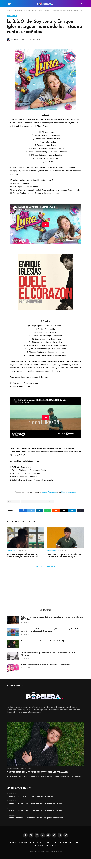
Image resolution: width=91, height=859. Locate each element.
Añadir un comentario (45, 566)
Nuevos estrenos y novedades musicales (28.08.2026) (42, 641)
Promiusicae (40, 502)
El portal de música (68, 492)
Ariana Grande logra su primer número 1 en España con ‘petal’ (31, 796)
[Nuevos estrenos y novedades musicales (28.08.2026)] (13, 644)
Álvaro (16, 39)
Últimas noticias (37, 842)
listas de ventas (27, 502)
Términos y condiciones (45, 845)
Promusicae (12, 16)
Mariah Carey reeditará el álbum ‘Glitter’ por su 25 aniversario (45, 665)
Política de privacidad (68, 842)
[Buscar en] (82, 3)
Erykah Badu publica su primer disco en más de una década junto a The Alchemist (48, 654)
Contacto (51, 842)
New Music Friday (13, 768)
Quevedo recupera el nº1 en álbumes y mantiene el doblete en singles (65, 555)
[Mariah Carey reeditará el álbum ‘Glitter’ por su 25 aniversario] (13, 668)
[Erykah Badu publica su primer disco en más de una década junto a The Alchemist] (13, 656)
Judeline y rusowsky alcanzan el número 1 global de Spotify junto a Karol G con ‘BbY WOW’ (52, 618)
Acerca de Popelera (18, 842)
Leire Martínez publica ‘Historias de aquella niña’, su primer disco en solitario (37, 803)
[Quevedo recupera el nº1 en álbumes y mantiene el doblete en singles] (65, 537)
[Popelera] (46, 3)
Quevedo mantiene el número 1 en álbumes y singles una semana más (23, 555)
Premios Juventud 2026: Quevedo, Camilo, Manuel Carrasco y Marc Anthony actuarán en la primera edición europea (51, 630)
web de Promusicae (49, 492)
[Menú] (9, 3)
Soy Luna (50, 502)
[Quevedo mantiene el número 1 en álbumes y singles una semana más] (25, 537)
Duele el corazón (13, 502)
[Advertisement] (45, 590)
